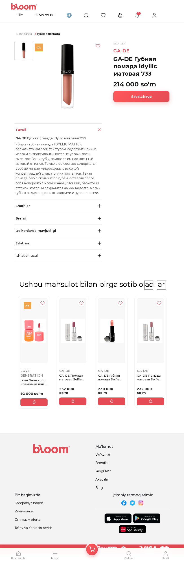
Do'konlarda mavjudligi (35, 230)
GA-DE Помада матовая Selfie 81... (71, 377)
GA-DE (121, 50)
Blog (99, 488)
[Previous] (148, 285)
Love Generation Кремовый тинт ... (33, 382)
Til (19, 14)
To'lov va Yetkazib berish (33, 528)
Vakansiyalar (24, 511)
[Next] (161, 285)
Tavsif (20, 129)
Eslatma (22, 243)
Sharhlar (22, 206)
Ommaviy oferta (27, 520)
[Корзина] (92, 549)
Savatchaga (141, 96)
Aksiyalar (102, 479)
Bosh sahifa (24, 33)
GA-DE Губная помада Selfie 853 (109, 377)
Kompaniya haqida (29, 503)
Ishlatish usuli (27, 255)
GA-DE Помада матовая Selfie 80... (149, 377)
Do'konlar (102, 454)
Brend (20, 218)
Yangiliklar (103, 471)
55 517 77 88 (45, 15)
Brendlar (102, 463)
